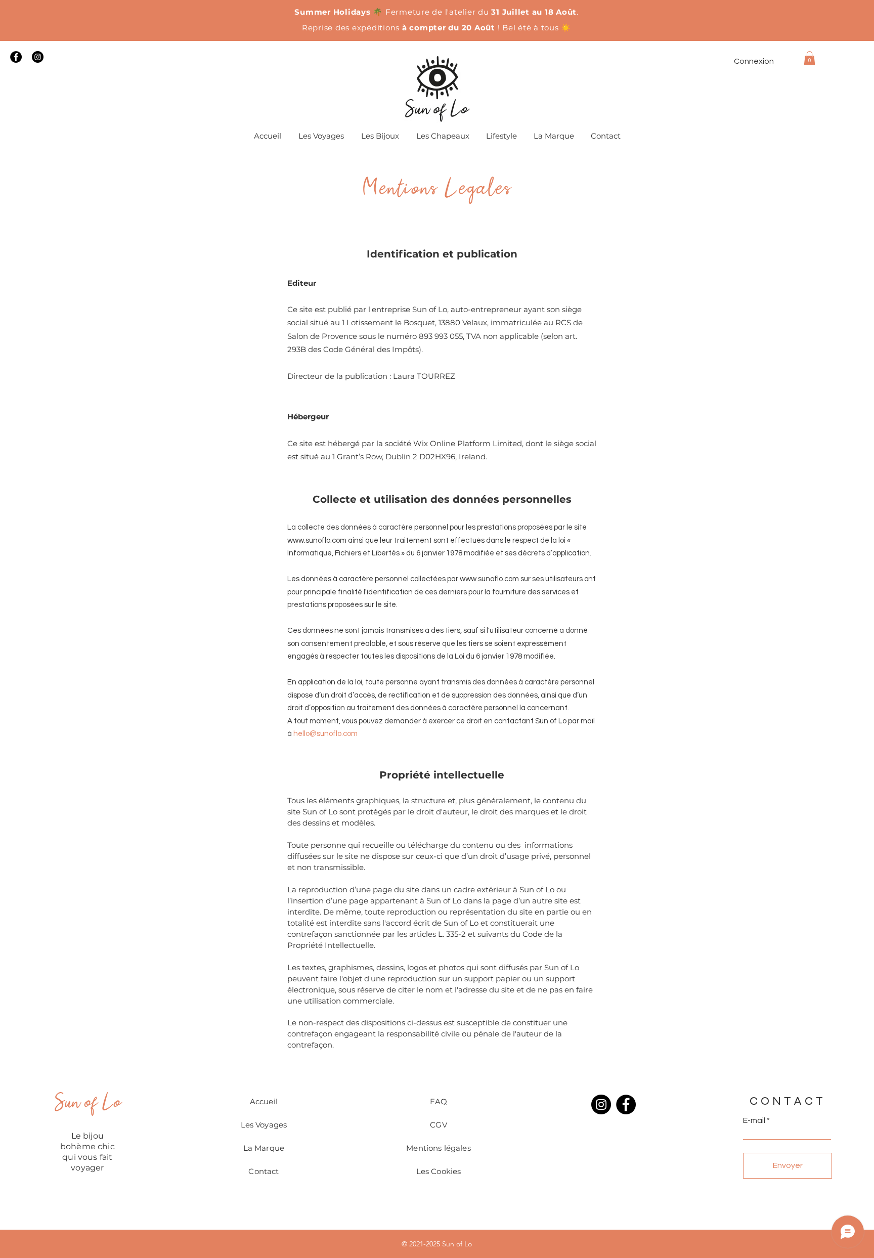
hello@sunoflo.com (325, 734)
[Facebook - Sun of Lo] (16, 57)
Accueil (264, 1101)
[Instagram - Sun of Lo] (37, 57)
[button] (809, 58)
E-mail (754, 1120)
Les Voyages (264, 1125)
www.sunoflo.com (316, 540)
